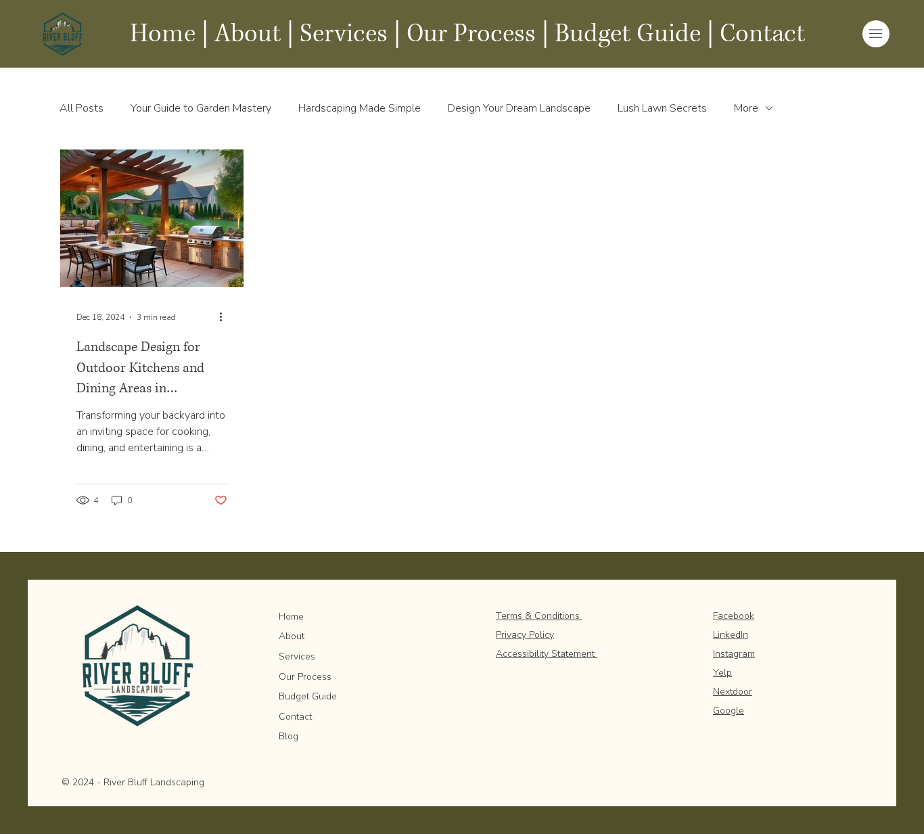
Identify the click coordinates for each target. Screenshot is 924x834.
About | (254, 34)
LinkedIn (730, 634)
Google (728, 710)
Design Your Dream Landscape (519, 108)
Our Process (305, 676)
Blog (288, 736)
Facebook (733, 615)
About (291, 636)
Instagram (734, 653)
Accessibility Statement (546, 653)
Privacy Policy (525, 634)
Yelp (722, 672)
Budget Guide (308, 696)
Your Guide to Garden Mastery (201, 108)
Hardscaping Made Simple (359, 108)
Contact (762, 34)
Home (291, 616)
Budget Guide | (634, 34)
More (746, 108)
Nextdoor (732, 691)
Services (344, 34)
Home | (169, 34)
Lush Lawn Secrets (662, 108)
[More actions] (225, 317)
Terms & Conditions (539, 615)
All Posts (81, 108)
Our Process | (478, 34)
